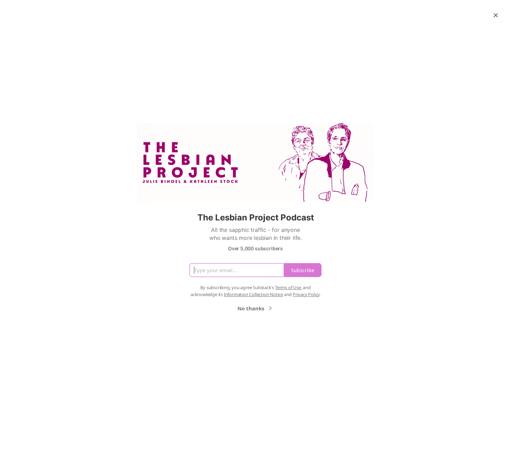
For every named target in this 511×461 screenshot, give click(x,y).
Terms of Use (288, 287)
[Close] (496, 15)
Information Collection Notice (253, 294)
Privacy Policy (306, 294)
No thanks (250, 308)
